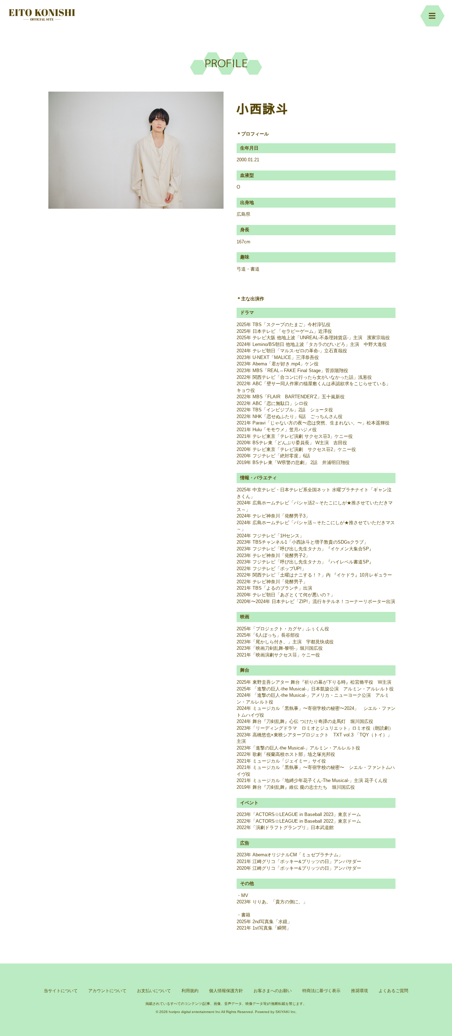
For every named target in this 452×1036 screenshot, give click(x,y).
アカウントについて (107, 990)
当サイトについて (61, 990)
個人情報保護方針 (226, 990)
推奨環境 (359, 990)
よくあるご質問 (393, 990)
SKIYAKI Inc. (286, 1012)
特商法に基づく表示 (321, 990)
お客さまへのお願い (273, 990)
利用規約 (190, 990)
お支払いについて (154, 990)
